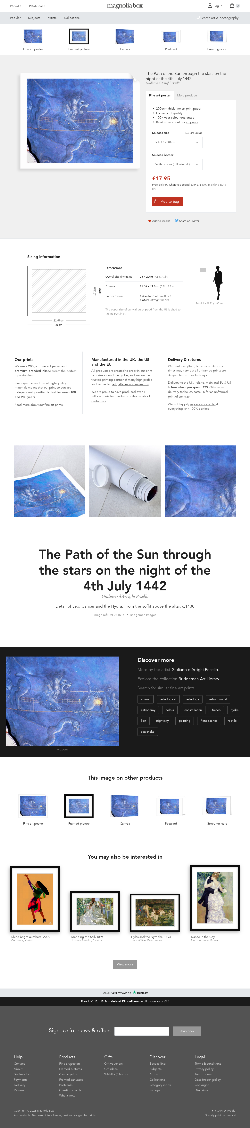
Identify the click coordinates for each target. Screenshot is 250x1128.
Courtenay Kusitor (22, 940)
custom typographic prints (79, 1115)
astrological (168, 699)
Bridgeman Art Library (199, 678)
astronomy (148, 710)
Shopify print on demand (220, 1115)
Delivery (173, 383)
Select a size (177, 133)
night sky (162, 721)
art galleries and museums (130, 384)
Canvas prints (68, 1074)
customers (98, 401)
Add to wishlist (161, 221)
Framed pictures (70, 1069)
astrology (192, 699)
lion (143, 721)
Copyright (202, 1085)
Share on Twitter (189, 221)
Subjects (34, 18)
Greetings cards (70, 1090)
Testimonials (22, 1074)
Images (15, 6)
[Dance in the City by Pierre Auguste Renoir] (215, 898)
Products (37, 6)
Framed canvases (71, 1080)
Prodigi (231, 1110)
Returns (19, 1090)
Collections (71, 18)
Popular (15, 18)
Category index (160, 1085)
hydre (235, 710)
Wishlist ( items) (116, 1074)
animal (145, 699)
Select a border (162, 155)
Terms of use (203, 1074)
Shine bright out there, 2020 (30, 937)
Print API (217, 1110)
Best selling (158, 1064)
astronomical (218, 699)
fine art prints (54, 405)
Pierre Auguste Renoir (204, 940)
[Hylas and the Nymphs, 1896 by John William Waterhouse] (155, 913)
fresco (216, 710)
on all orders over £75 (125, 1001)
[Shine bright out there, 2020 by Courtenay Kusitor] (35, 899)
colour (170, 710)
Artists (52, 18)
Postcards (65, 1085)
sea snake (147, 732)
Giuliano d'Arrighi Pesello (163, 83)
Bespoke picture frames (46, 1115)
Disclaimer (202, 1090)
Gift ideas (111, 1069)
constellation (193, 710)
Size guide (196, 133)
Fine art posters (69, 1064)
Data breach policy (208, 1080)
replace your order (202, 404)
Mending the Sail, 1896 (87, 937)
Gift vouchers (113, 1064)
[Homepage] (125, 6)
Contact (19, 1064)
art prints (192, 122)
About (18, 1069)
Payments (20, 1080)
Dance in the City (203, 937)
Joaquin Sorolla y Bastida (86, 940)
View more (125, 964)
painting (184, 721)
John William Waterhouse (146, 940)
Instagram (156, 1090)
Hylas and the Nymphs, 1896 (151, 937)
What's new (67, 1095)
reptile (232, 721)
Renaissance (209, 721)
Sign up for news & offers (80, 1030)
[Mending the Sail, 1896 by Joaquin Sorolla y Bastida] (95, 911)
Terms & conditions (208, 1064)
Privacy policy (204, 1069)
